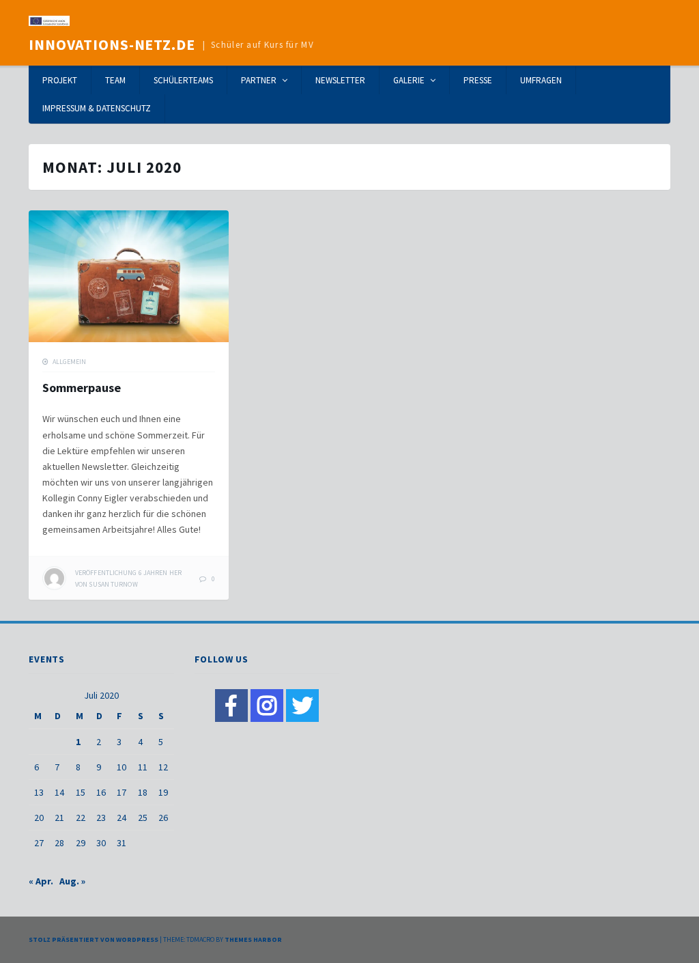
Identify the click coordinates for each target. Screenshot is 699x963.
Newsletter (340, 80)
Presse (477, 80)
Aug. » (72, 881)
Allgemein (69, 361)
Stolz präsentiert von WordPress (93, 939)
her (128, 572)
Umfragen (541, 80)
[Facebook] (231, 705)
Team (115, 80)
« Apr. (41, 881)
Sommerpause (81, 387)
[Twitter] (302, 705)
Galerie (409, 80)
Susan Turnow (113, 584)
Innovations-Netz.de (112, 44)
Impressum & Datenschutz (96, 108)
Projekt (59, 80)
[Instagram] (267, 705)
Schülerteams (183, 80)
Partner (258, 80)
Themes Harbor (253, 939)
